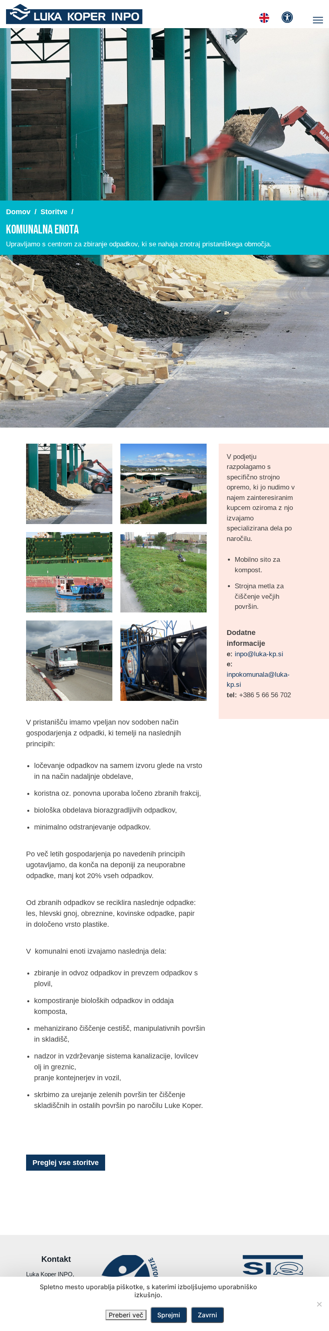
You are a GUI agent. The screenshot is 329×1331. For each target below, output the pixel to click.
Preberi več (126, 1315)
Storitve (54, 212)
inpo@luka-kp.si (259, 654)
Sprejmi (168, 1315)
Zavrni (207, 1315)
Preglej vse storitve (65, 1163)
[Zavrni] (319, 1304)
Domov (18, 212)
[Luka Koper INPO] (74, 14)
